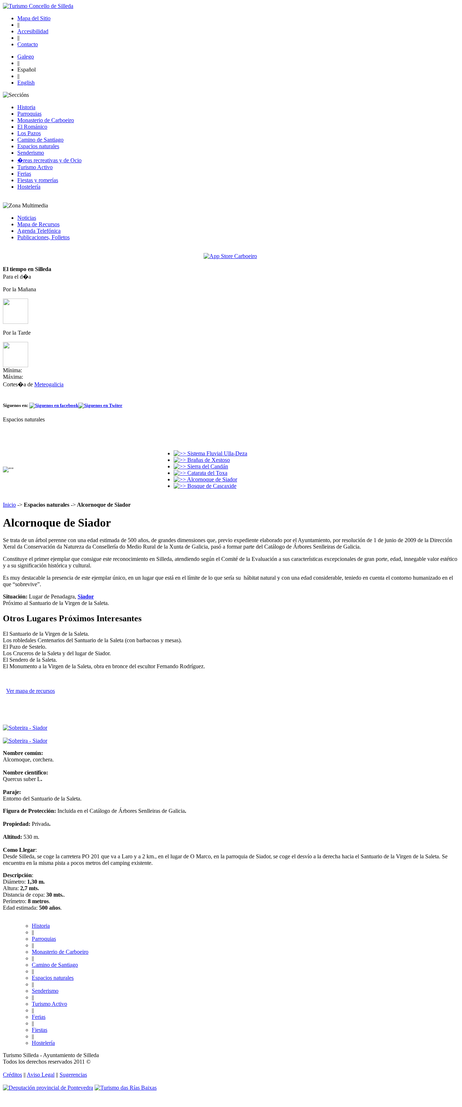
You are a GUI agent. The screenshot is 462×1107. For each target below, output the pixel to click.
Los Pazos (29, 133)
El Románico (32, 127)
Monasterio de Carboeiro (45, 120)
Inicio (9, 505)
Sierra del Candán (207, 466)
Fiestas (39, 1030)
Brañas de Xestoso (208, 460)
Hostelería (28, 187)
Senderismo (30, 153)
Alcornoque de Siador (211, 479)
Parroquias (29, 114)
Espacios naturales (38, 146)
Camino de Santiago (40, 140)
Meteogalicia (49, 384)
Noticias (26, 218)
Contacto (27, 44)
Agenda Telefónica (39, 231)
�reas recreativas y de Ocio (49, 160)
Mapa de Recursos (38, 224)
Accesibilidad (32, 31)
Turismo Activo (35, 167)
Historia (26, 107)
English (26, 83)
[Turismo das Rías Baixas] (126, 1088)
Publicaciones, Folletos (43, 237)
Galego (25, 56)
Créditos (12, 1075)
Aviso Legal (41, 1075)
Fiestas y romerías (37, 180)
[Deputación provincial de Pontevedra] (48, 1088)
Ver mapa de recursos (30, 691)
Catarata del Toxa (206, 473)
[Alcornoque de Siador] (25, 728)
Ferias (24, 174)
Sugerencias (73, 1075)
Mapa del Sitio (34, 18)
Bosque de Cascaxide (211, 486)
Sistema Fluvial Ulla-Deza (216, 453)
